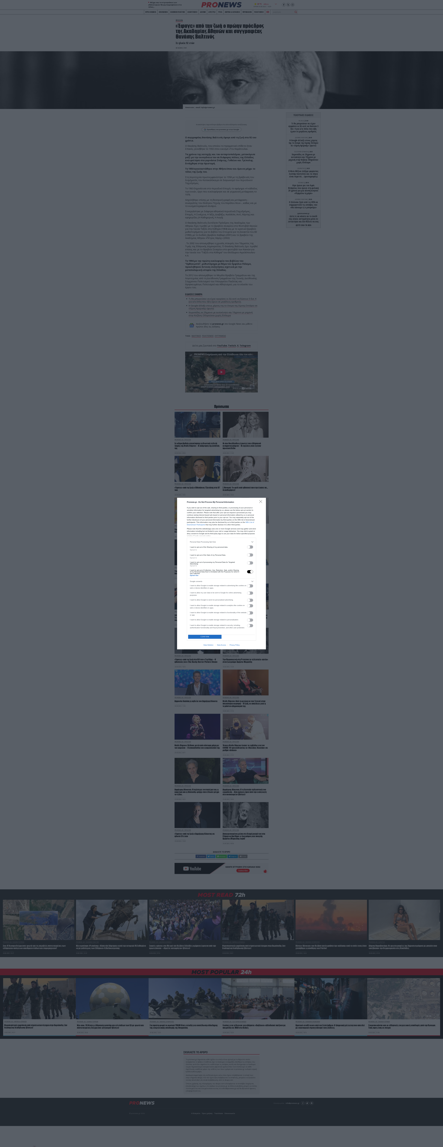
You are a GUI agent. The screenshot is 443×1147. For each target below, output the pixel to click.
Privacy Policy (235, 645)
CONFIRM (205, 637)
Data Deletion (208, 645)
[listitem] (221, 542)
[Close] (261, 502)
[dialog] (221, 573)
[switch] (250, 547)
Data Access (221, 645)
